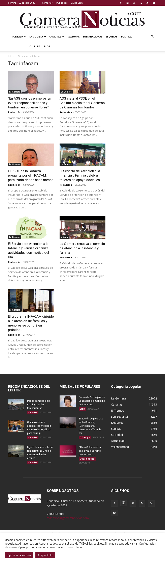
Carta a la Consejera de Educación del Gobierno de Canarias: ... (92, 401)
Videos (64, 237)
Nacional (73, 36)
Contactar (47, 2)
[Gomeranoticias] (82, 19)
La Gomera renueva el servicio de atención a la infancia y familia (82, 248)
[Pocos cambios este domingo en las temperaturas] (16, 404)
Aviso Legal (77, 2)
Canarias (55, 36)
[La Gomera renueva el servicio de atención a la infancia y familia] (82, 227)
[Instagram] (127, 3)
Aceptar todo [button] (45, 555)
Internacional (92, 36)
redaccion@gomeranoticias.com (68, 518)
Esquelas (112, 36)
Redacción (14, 112)
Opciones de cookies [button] (19, 555)
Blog (47, 46)
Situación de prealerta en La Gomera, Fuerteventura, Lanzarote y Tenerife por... (91, 426)
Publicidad (62, 2)
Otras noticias (87, 458)
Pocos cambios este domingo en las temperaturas (38, 404)
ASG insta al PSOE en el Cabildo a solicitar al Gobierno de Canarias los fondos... (82, 102)
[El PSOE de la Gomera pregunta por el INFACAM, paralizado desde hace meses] (31, 155)
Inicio (11, 56)
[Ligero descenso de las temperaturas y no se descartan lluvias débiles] (16, 451)
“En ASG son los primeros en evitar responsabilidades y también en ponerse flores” (29, 102)
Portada (17, 36)
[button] (152, 37)
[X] (147, 3)
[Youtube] (154, 3)
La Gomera (36, 36)
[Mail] (134, 3)
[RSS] (141, 3)
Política (126, 36)
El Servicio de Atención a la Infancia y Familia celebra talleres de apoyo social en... (81, 175)
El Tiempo (85, 437)
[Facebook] (121, 3)
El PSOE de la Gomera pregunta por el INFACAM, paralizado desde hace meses (30, 175)
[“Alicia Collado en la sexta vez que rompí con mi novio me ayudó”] (68, 451)
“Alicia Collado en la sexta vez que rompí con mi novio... (90, 451)
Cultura (34, 46)
